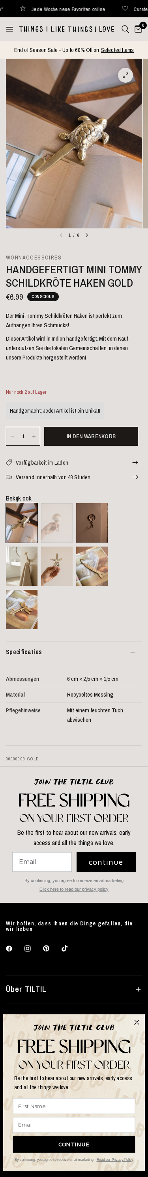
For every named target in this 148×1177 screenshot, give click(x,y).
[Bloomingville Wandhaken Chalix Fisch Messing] (92, 566)
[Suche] (125, 29)
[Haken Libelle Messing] (21, 609)
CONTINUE (74, 1144)
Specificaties (24, 651)
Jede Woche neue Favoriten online (49, 9)
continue (106, 861)
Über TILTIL (26, 989)
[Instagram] (33, 948)
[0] (137, 29)
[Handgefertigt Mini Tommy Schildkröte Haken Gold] (21, 523)
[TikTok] (70, 948)
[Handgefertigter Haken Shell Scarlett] (57, 523)
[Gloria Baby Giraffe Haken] (21, 566)
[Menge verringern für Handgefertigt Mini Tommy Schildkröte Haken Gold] (12, 436)
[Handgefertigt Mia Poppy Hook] (92, 523)
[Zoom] (125, 75)
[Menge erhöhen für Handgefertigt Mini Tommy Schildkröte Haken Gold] (34, 436)
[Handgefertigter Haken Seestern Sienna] (57, 566)
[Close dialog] (136, 1022)
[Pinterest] (51, 948)
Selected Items (117, 50)
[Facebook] (14, 948)
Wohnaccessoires (34, 257)
